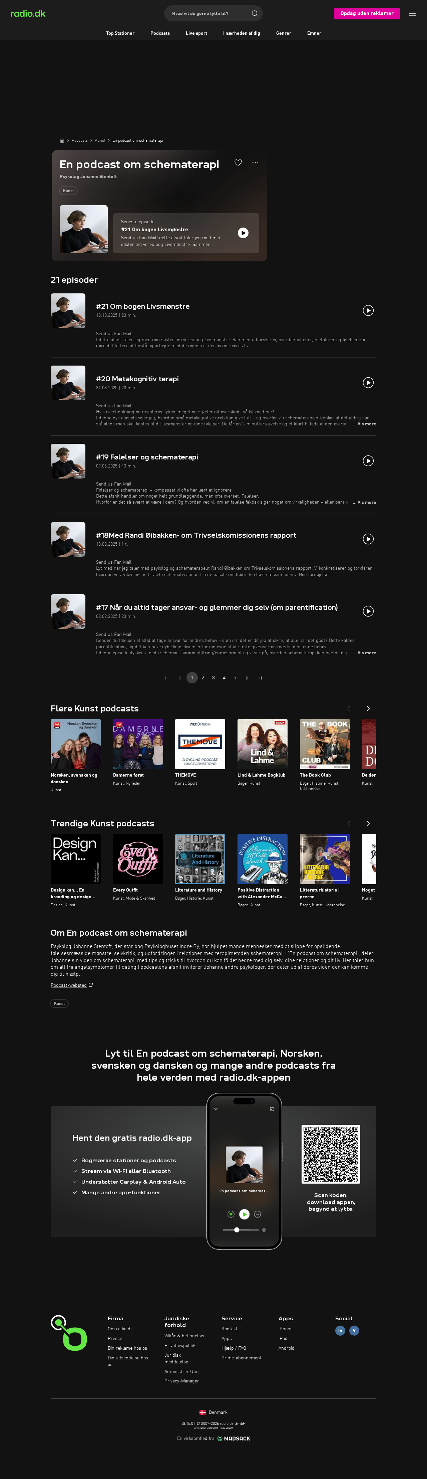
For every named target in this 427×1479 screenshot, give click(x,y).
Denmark (217, 1412)
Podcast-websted (69, 985)
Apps (227, 1338)
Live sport (196, 33)
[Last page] (260, 678)
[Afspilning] (243, 233)
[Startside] (62, 140)
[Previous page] (180, 678)
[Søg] (255, 13)
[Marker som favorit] (238, 162)
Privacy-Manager (181, 1381)
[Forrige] (349, 706)
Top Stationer (120, 33)
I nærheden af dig (241, 33)
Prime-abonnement (242, 1358)
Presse (115, 1338)
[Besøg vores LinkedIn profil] (340, 1330)
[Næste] (368, 706)
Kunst (68, 191)
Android (287, 1348)
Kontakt (230, 1329)
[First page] (166, 678)
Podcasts (160, 33)
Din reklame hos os (127, 1348)
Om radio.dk (120, 1329)
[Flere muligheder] (255, 163)
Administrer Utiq (181, 1371)
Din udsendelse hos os (128, 1361)
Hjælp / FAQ (234, 1348)
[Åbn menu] (412, 13)
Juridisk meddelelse (176, 1358)
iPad (283, 1338)
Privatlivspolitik (179, 1345)
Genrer (283, 33)
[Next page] (247, 678)
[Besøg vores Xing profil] (354, 1330)
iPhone (286, 1329)
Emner (314, 33)
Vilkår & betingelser (184, 1336)
